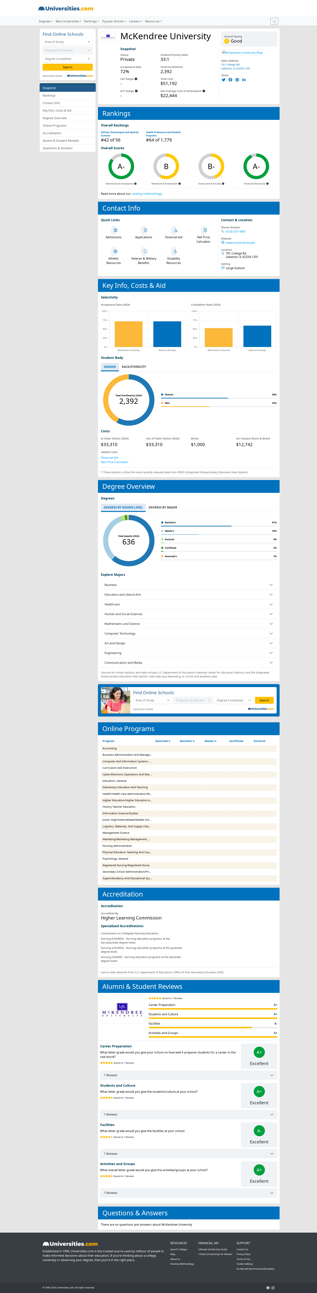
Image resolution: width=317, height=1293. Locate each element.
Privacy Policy (243, 1254)
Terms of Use (243, 1259)
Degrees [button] (45, 21)
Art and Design (115, 643)
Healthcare (112, 604)
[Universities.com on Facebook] (268, 1287)
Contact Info (51, 103)
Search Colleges (178, 1249)
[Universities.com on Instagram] (273, 1287)
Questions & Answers (58, 148)
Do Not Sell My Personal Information (255, 1268)
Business (111, 585)
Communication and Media (123, 663)
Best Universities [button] (67, 21)
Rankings (49, 95)
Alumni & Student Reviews (61, 141)
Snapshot (49, 88)
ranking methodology (147, 194)
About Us (175, 1259)
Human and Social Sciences (123, 614)
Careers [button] (134, 21)
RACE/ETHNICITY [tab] (134, 367)
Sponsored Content (52, 76)
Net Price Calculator (114, 462)
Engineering (113, 653)
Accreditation (52, 133)
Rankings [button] (90, 21)
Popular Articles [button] (113, 21)
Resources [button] (152, 21)
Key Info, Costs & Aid (57, 110)
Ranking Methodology (182, 1263)
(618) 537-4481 (236, 231)
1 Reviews (110, 1075)
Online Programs (55, 126)
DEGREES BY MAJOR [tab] (163, 507)
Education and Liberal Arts (123, 595)
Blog (172, 1254)
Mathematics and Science (122, 624)
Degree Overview (55, 118)
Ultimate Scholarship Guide (212, 1249)
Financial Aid (109, 458)
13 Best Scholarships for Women (215, 1254)
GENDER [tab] (110, 367)
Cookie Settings (245, 1263)
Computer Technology (120, 633)
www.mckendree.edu (240, 243)
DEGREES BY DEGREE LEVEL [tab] (123, 507)
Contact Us (242, 1249)
